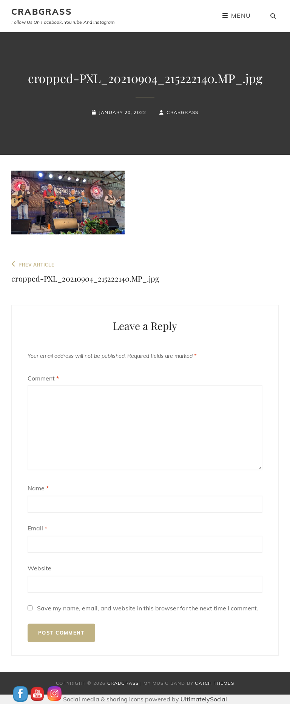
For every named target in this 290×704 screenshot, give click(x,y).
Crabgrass (182, 112)
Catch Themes (214, 683)
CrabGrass (41, 11)
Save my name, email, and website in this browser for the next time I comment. (147, 608)
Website (39, 568)
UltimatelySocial (203, 699)
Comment (43, 378)
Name (38, 488)
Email (37, 528)
